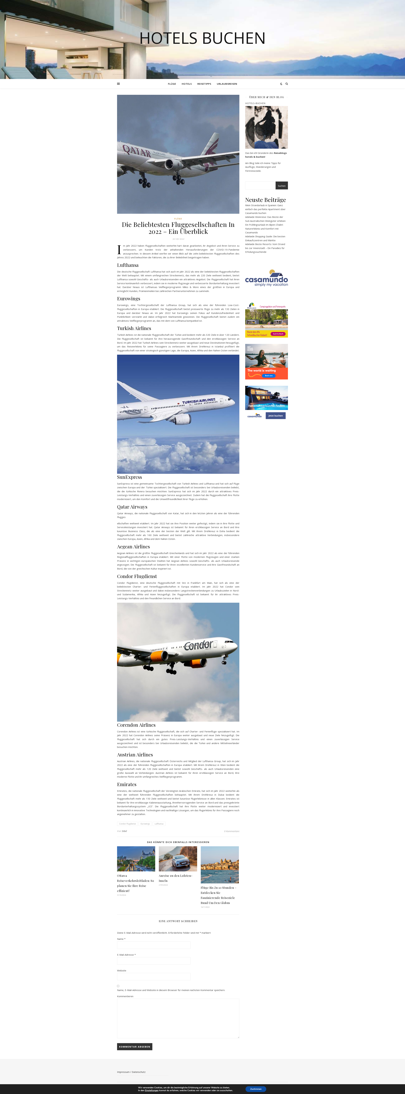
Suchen (282, 185)
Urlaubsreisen (227, 83)
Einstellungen (152, 1090)
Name (121, 938)
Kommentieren (125, 996)
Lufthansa (159, 823)
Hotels (187, 83)
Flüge (172, 83)
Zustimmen (256, 1089)
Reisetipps (204, 83)
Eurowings (145, 823)
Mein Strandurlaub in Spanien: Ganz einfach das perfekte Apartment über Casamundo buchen (265, 209)
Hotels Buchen (202, 37)
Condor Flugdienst (127, 823)
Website (121, 970)
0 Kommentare (231, 831)
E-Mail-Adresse (126, 954)
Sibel (124, 831)
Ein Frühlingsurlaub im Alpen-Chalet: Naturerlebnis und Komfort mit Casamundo (264, 228)
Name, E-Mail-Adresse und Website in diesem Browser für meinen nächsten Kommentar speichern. (171, 990)
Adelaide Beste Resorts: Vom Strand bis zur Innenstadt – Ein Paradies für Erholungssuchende (265, 247)
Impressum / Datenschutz (131, 1071)
